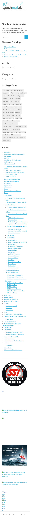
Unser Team (9, 319)
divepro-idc (6, 96)
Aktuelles (7, 152)
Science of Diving (13, 256)
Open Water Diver (16, 107)
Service (6, 303)
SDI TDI (11, 118)
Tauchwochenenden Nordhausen (14, 340)
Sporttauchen (10, 204)
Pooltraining (9, 345)
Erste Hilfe (9, 195)
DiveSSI (13, 96)
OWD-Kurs (6, 112)
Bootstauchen (12, 240)
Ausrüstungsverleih (11, 306)
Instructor (17, 101)
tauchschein (22, 132)
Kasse (6, 189)
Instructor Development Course (12, 104)
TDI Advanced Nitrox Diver (15, 277)
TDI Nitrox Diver (12, 287)
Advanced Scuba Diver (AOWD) (17, 231)
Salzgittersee (6, 115)
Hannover (17, 98)
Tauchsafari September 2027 (14, 332)
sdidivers (5, 118)
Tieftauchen (11, 266)
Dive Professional (9, 164)
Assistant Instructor (11, 174)
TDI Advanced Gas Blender (15, 275)
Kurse (6, 193)
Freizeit (5, 98)
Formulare (9, 308)
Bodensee (23, 93)
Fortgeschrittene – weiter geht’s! (16, 226)
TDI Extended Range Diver (15, 283)
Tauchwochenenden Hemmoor (15, 334)
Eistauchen (11, 244)
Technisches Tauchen (9, 137)
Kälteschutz (7, 187)
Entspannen (20, 96)
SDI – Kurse (10, 235)
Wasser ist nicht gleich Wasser (13, 350)
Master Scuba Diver (14, 233)
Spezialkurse (10, 237)
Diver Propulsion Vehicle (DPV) (17, 242)
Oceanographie (8, 297)
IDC (11, 101)
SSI (21, 118)
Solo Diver (11, 260)
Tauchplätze (7, 327)
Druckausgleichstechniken (12, 179)
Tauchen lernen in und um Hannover (15, 316)
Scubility (14, 115)
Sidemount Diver (13, 258)
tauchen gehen (7, 126)
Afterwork (6, 93)
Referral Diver (12, 220)
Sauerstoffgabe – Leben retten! (16, 202)
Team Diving (12, 264)
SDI (19, 115)
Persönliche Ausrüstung (11, 299)
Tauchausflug (6, 123)
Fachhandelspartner (10, 49)
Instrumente (8, 185)
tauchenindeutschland (19, 126)
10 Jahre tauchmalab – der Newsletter (15, 54)
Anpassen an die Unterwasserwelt (14, 154)
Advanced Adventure (14, 229)
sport (16, 118)
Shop (5, 312)
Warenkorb (7, 348)
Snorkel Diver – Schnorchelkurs (13, 314)
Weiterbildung (20, 137)
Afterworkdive (14, 93)
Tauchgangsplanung (10, 321)
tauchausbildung (15, 121)
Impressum (7, 183)
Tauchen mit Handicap (12, 270)
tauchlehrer (16, 129)
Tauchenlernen (7, 129)
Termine (6, 342)
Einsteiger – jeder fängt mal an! (16, 207)
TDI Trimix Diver (11, 293)
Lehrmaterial (9, 310)
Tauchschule (6, 135)
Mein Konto (7, 295)
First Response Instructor (11, 181)
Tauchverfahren (9, 339)
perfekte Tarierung (14, 254)
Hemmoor (6, 101)
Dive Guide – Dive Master (13, 170)
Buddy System (8, 162)
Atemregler (7, 156)
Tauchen (14, 123)
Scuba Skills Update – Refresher (17, 222)
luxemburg (6, 107)
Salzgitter (18, 112)
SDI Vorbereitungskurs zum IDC (15, 172)
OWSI (12, 112)
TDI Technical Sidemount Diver (16, 291)
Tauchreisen (7, 329)
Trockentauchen (13, 268)
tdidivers (17, 135)
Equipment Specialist (14, 248)
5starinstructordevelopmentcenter (13, 90)
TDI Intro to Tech (12, 285)
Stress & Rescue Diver (14, 262)
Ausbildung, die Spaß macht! (12, 160)
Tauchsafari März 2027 (11, 337)
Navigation (11, 252)
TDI (12, 135)
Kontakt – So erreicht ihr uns (12, 191)
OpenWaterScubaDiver (9, 109)
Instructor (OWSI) (11, 176)
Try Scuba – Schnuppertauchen (17, 223)
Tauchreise (6, 132)
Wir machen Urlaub (10, 47)
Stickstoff (5, 121)
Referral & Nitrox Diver (11, 301)
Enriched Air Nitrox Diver (15, 246)
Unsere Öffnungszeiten (11, 56)
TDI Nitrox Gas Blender (14, 289)
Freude (11, 98)
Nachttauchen (12, 250)
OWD (19, 109)
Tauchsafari (13, 132)
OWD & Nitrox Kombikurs (16, 218)
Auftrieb (6, 158)
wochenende (6, 140)
